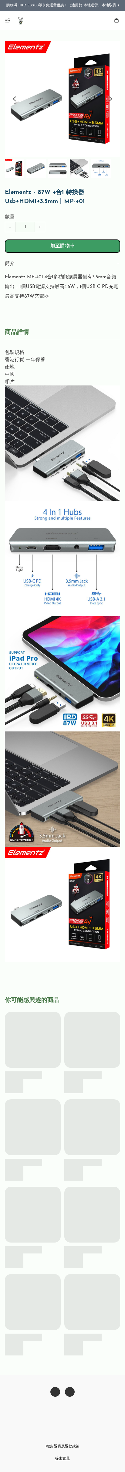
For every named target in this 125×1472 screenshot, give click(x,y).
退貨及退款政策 (66, 1446)
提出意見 (62, 1458)
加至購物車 (62, 246)
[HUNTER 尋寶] (20, 20)
